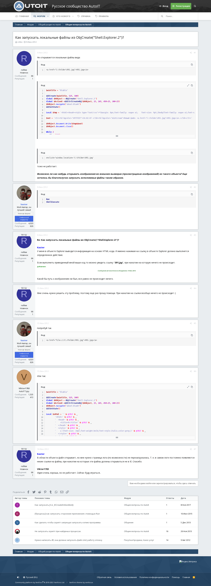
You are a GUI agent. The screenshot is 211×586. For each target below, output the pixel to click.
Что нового (63, 16)
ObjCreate (70, 99)
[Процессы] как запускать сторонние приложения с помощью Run (67, 513)
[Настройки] (18, 577)
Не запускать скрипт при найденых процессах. (58, 531)
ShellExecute (52, 202)
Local (49, 112)
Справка (85, 16)
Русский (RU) (31, 577)
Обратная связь (104, 577)
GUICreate (51, 96)
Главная (24, 16)
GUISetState (52, 107)
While (49, 132)
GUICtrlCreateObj (73, 101)
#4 (195, 288)
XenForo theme (75, 582)
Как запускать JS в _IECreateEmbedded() (54, 504)
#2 (195, 187)
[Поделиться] (191, 53)
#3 (195, 235)
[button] (48, 16)
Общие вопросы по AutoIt (136, 504)
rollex (19, 42)
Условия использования (125, 577)
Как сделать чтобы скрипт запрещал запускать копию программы (68, 522)
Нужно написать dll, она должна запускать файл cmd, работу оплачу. (69, 540)
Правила (104, 16)
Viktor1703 (24, 388)
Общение (128, 522)
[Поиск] (195, 6)
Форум (41, 16)
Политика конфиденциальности (154, 577)
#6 (195, 371)
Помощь (176, 577)
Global (49, 99)
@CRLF (70, 414)
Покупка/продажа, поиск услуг (139, 540)
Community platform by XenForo (40, 582)
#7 (195, 449)
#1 (195, 52)
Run (47, 199)
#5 (195, 323)
